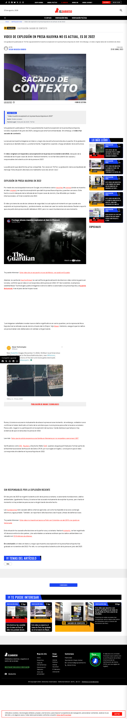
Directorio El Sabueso (41, 668)
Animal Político (55, 661)
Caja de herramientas (41, 664)
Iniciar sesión (116, 2)
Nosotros (40, 660)
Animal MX (55, 672)
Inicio (7, 22)
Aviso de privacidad (40, 673)
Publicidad (68, 658)
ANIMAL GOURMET (87, 2)
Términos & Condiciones (90, 682)
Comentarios (63, 585)
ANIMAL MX (75, 2)
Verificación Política (79, 18)
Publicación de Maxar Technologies (45, 404)
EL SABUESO (64, 2)
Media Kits (12, 674)
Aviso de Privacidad (64, 715)
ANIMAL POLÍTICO (52, 2)
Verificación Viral (16, 22)
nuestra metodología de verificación (17, 667)
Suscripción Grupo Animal (73, 660)
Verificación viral (61, 18)
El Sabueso (56, 669)
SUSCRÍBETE (106, 2)
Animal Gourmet (55, 666)
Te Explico (47, 18)
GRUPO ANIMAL (39, 2)
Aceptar (117, 714)
